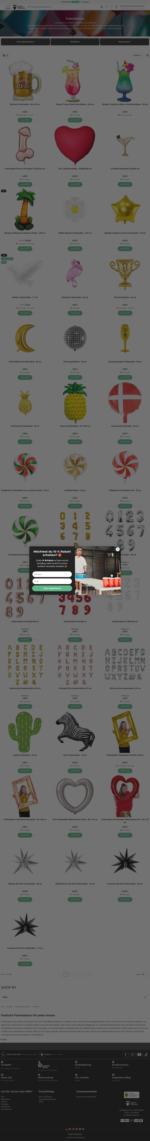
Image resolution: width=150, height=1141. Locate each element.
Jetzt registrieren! (52, 588)
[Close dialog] (118, 549)
